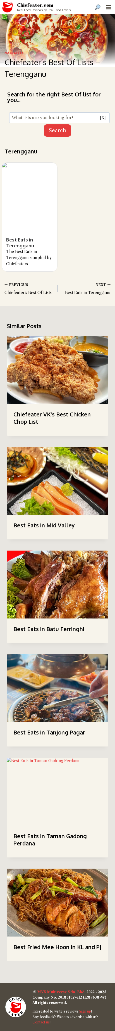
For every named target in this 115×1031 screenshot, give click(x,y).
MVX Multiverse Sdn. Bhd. (61, 992)
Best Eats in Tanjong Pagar (49, 732)
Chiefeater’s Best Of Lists (28, 289)
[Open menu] (108, 7)
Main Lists (14, 52)
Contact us (41, 1022)
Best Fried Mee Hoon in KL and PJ (57, 947)
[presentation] (57, 370)
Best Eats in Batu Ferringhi (48, 628)
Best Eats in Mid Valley (44, 525)
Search (57, 130)
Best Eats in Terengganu (20, 242)
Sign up (85, 1011)
